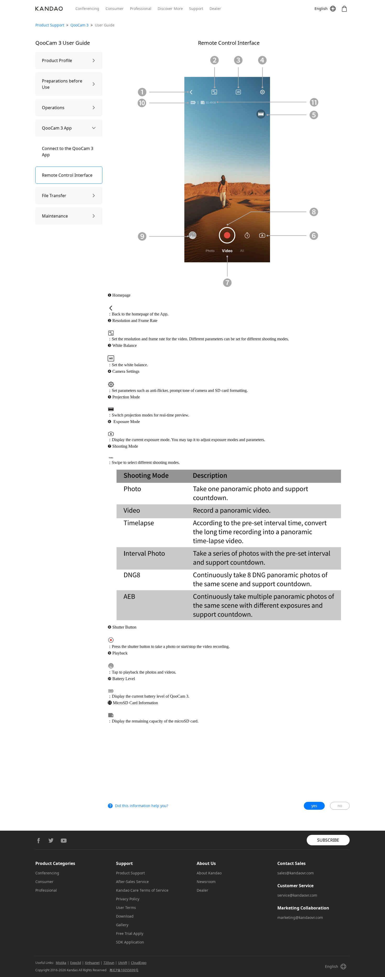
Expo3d (75, 963)
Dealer (215, 8)
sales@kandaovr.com (295, 872)
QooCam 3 (79, 25)
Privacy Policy (127, 898)
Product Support (49, 25)
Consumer (115, 8)
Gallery (122, 924)
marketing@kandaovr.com (300, 917)
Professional (140, 8)
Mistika (61, 963)
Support (196, 8)
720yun (108, 963)
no (340, 805)
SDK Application (130, 942)
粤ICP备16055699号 (124, 970)
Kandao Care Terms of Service (142, 890)
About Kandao (209, 872)
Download (125, 916)
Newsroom (206, 881)
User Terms (126, 907)
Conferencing (87, 8)
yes (314, 805)
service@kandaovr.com (297, 895)
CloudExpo (138, 963)
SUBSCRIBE (328, 840)
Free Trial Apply (129, 933)
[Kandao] (55, 9)
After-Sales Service (132, 881)
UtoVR (122, 963)
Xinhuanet (92, 963)
